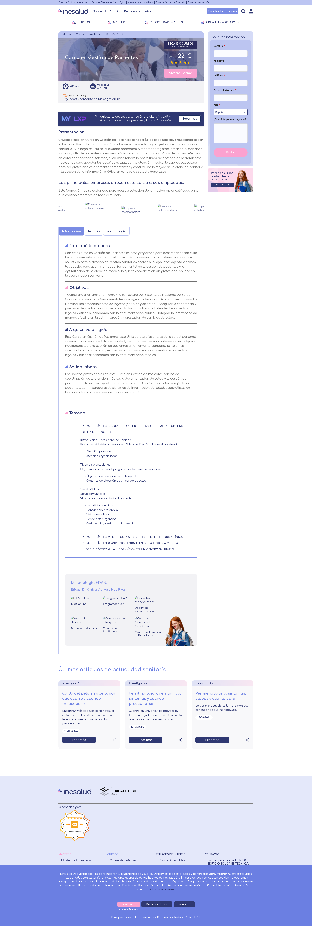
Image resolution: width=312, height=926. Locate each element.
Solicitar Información (222, 11)
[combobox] (231, 112)
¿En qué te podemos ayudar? (230, 119)
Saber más (189, 118)
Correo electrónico (225, 90)
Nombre (219, 45)
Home (67, 34)
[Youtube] (233, 823)
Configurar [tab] (129, 904)
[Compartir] (114, 740)
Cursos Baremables (172, 860)
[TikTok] (241, 823)
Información (71, 231)
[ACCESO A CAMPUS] (251, 11)
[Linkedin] (220, 823)
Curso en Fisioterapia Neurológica (108, 2)
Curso (80, 34)
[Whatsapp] (226, 823)
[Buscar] (243, 11)
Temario (94, 231)
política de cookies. (161, 889)
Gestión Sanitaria (117, 34)
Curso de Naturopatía (198, 2)
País (217, 104)
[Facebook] (207, 823)
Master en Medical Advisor (140, 2)
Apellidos (219, 60)
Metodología (116, 231)
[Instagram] (213, 823)
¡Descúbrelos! (222, 185)
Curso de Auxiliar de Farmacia (170, 2)
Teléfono (219, 75)
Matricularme (180, 73)
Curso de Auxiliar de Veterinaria (73, 2)
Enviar (230, 152)
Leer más (79, 739)
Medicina (95, 34)
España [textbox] (219, 112)
